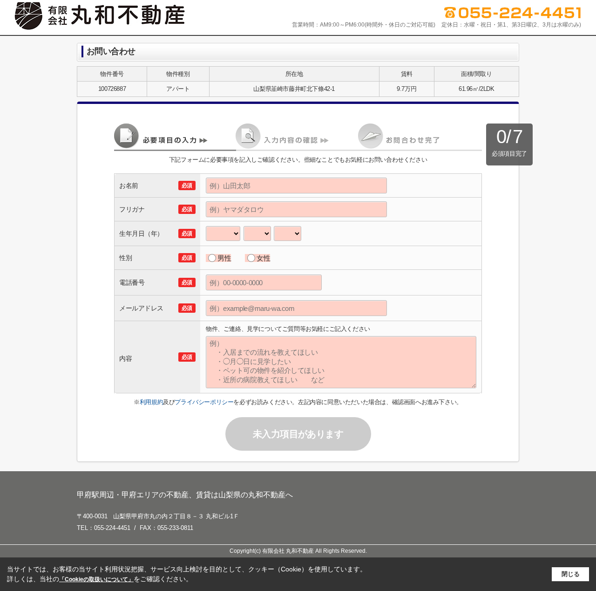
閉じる (571, 573)
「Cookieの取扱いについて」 (96, 579)
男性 (224, 258)
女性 (263, 258)
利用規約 (151, 402)
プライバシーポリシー (204, 402)
